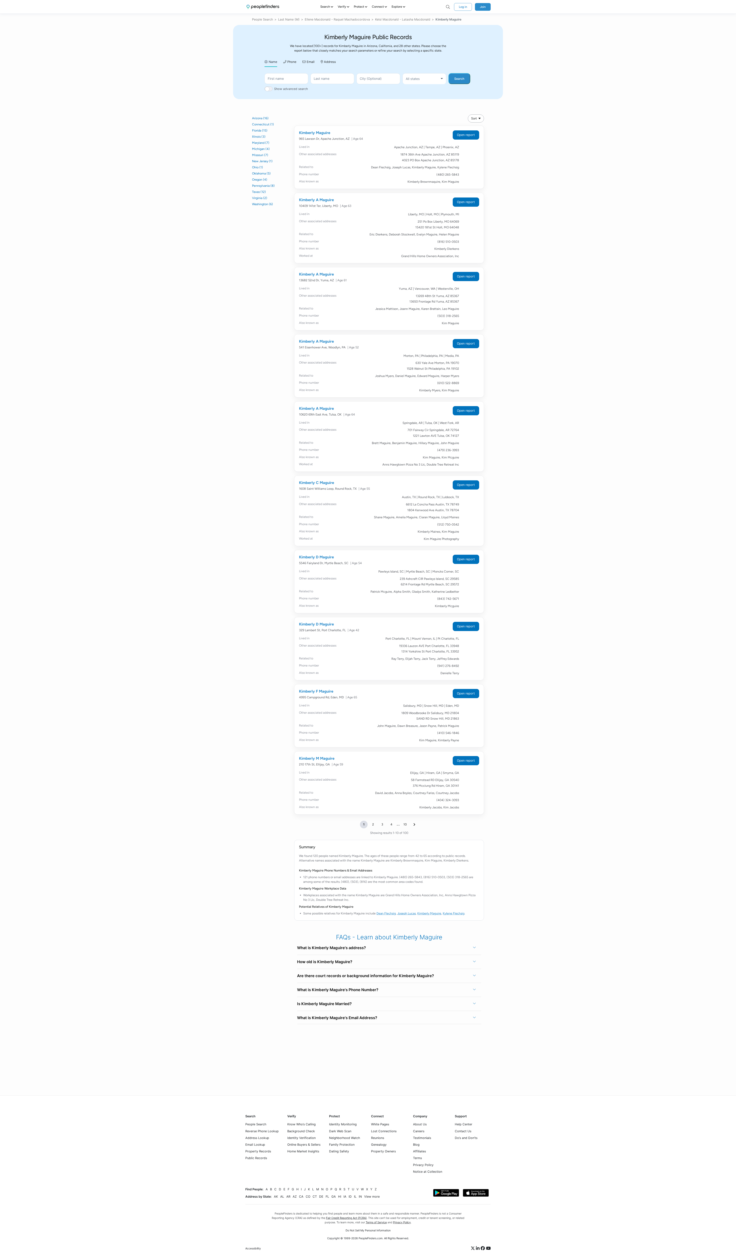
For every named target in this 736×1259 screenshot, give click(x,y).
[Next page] (414, 824)
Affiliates (419, 1151)
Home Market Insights (303, 1151)
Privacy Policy (423, 1165)
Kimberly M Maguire (316, 758)
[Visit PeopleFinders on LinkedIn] (478, 1248)
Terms (417, 1158)
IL (355, 1196)
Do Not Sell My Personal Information (368, 1230)
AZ (295, 1196)
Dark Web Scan (340, 1131)
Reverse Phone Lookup (262, 1131)
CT (315, 1196)
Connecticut (263, 124)
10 (405, 824)
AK (276, 1196)
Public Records (256, 1158)
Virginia (259, 198)
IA (344, 1196)
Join (483, 7)
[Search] (448, 7)
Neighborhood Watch (344, 1138)
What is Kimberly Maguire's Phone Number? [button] (337, 989)
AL (282, 1196)
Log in (463, 7)
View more (372, 1196)
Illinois (258, 136)
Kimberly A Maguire (316, 199)
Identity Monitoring (343, 1124)
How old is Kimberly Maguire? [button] (324, 961)
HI (339, 1196)
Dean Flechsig (386, 913)
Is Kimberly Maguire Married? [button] (324, 1003)
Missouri (260, 155)
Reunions (377, 1138)
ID (350, 1196)
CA (301, 1196)
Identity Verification (301, 1138)
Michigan (261, 149)
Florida (259, 130)
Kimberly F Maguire (316, 691)
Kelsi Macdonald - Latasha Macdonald (402, 19)
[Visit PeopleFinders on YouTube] (488, 1248)
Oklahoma (261, 173)
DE (321, 1196)
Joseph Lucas (406, 913)
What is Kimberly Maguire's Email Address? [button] (337, 1017)
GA (333, 1196)
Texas (259, 192)
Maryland (260, 143)
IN (360, 1196)
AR (288, 1196)
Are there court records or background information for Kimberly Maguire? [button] (365, 975)
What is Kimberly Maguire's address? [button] (331, 947)
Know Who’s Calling (301, 1124)
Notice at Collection (427, 1171)
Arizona (260, 118)
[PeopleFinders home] (262, 7)
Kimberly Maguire (314, 132)
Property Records (258, 1151)
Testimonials (422, 1138)
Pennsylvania (263, 186)
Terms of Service (376, 1222)
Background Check (301, 1131)
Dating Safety (339, 1151)
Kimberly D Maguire (316, 557)
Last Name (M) (289, 19)
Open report (466, 135)
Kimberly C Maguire (316, 482)
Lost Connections (384, 1131)
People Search (262, 19)
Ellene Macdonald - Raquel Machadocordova (337, 19)
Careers (418, 1131)
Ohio (257, 167)
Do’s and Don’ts (466, 1138)
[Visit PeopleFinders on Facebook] (483, 1248)
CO (308, 1196)
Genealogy (379, 1144)
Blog (416, 1144)
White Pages (380, 1124)
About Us (420, 1124)
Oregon (259, 179)
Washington (262, 204)
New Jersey (262, 161)
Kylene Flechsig (453, 913)
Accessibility (253, 1248)
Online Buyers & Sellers (303, 1144)
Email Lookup (255, 1144)
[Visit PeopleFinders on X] (473, 1248)
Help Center (463, 1124)
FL (327, 1196)
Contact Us (463, 1131)
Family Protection (342, 1144)
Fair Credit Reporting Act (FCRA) (346, 1218)
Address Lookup (257, 1138)
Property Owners (383, 1151)
